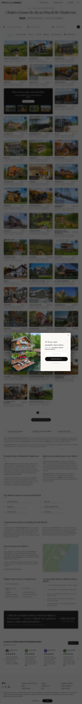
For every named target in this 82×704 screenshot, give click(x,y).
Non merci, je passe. (56, 363)
